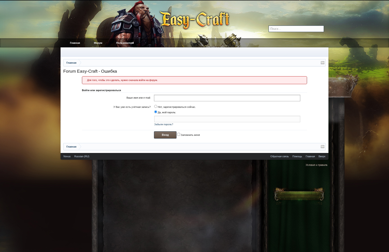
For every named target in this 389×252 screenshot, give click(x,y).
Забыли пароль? (163, 124)
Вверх (322, 156)
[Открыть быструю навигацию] (322, 63)
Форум (98, 43)
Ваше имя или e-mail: (139, 97)
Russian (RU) (81, 156)
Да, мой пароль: (166, 112)
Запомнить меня (190, 135)
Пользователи (125, 43)
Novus (67, 156)
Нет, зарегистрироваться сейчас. (176, 107)
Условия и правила (316, 164)
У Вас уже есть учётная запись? (132, 107)
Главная (75, 43)
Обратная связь (279, 156)
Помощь (297, 156)
